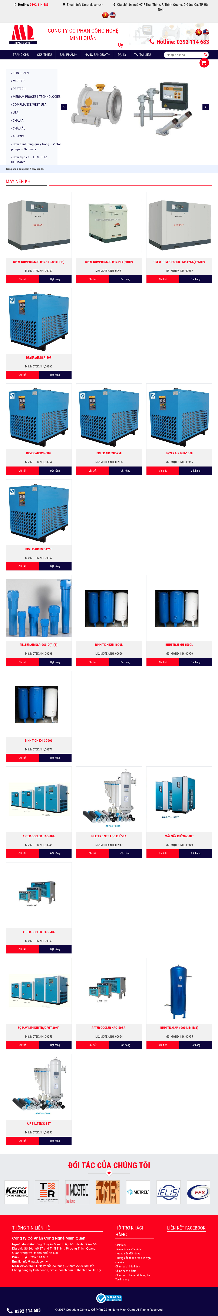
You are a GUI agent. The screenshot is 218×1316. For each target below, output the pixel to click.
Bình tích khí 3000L (38, 741)
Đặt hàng (55, 279)
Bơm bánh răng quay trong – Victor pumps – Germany (36, 146)
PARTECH (18, 89)
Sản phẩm (67, 55)
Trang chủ (21, 55)
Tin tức (18, 64)
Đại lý (122, 55)
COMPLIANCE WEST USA (28, 104)
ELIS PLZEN (20, 73)
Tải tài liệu (142, 55)
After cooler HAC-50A (39, 932)
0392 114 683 (28, 1311)
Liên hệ (37, 64)
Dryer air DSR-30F (38, 453)
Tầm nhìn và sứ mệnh (128, 1249)
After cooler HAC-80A (39, 836)
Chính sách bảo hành (127, 1266)
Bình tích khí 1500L (179, 645)
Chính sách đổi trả (125, 1271)
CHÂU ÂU (18, 128)
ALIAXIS (17, 136)
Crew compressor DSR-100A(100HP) (38, 262)
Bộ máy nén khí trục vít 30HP (39, 1028)
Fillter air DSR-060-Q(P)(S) (38, 645)
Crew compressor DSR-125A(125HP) (179, 262)
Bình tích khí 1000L (109, 645)
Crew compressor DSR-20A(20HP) (109, 262)
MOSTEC (17, 81)
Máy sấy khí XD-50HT (179, 836)
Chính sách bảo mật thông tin (132, 1275)
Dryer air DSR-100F (179, 453)
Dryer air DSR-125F (38, 549)
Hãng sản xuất (96, 55)
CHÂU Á (17, 120)
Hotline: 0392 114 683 (182, 41)
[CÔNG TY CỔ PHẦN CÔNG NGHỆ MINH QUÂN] (23, 35)
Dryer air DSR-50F (38, 358)
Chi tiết (22, 279)
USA (14, 113)
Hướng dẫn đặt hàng (127, 1253)
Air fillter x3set (39, 1124)
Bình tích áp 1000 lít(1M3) (179, 1028)
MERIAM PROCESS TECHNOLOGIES (35, 97)
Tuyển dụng (122, 1279)
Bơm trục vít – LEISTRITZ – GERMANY (30, 159)
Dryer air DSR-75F (109, 453)
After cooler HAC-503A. (109, 1028)
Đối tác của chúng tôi (109, 1165)
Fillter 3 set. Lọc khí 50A (108, 836)
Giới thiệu (44, 55)
